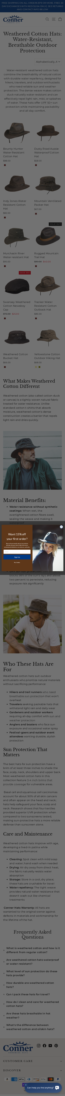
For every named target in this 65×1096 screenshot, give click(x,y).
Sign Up (17, 557)
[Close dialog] (61, 527)
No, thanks (17, 562)
